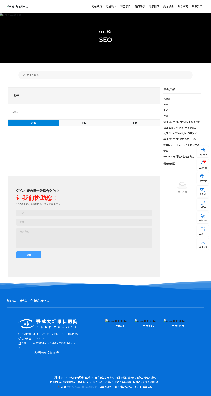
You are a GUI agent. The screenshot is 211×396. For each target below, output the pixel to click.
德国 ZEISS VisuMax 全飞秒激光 (179, 127)
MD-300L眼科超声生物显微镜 (178, 156)
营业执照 (147, 386)
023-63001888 (40, 338)
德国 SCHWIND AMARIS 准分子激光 (181, 122)
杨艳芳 (166, 99)
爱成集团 (24, 300)
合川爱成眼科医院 (39, 300)
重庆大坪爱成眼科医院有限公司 (83, 386)
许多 (165, 116)
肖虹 (165, 110)
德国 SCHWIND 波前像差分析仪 (179, 139)
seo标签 (105, 32)
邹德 (165, 104)
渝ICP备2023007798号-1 (128, 386)
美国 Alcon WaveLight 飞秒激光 (180, 133)
